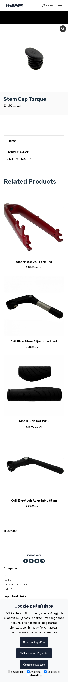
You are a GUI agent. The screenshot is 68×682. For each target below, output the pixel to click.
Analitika (35, 671)
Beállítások (54, 671)
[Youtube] (36, 561)
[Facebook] (25, 561)
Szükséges (17, 671)
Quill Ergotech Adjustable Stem (34, 500)
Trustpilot (10, 531)
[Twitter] (31, 561)
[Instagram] (42, 561)
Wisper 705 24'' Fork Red (34, 262)
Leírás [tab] (11, 141)
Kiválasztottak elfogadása (34, 653)
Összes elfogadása (34, 642)
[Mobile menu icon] (60, 5)
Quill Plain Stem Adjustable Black (34, 341)
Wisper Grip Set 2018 (34, 421)
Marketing (36, 675)
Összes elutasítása (34, 664)
